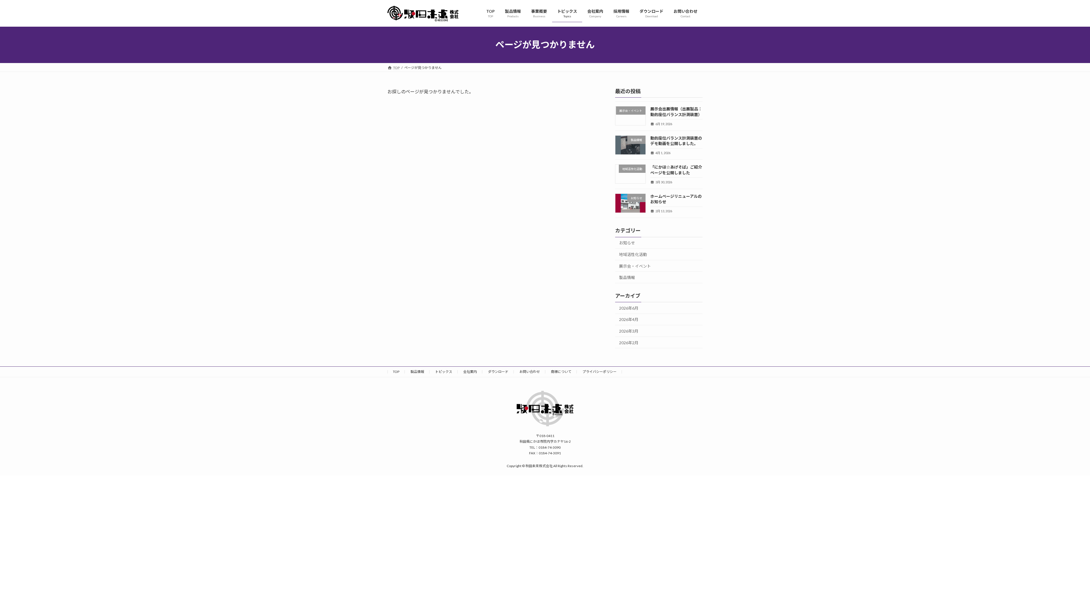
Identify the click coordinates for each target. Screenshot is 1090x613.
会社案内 (470, 372)
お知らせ (627, 242)
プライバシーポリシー (599, 372)
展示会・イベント (635, 265)
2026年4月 (628, 319)
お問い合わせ (529, 372)
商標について (561, 372)
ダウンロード (498, 372)
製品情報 (627, 277)
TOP (396, 372)
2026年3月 (628, 331)
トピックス (443, 372)
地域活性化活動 (633, 254)
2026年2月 (628, 342)
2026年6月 (628, 307)
